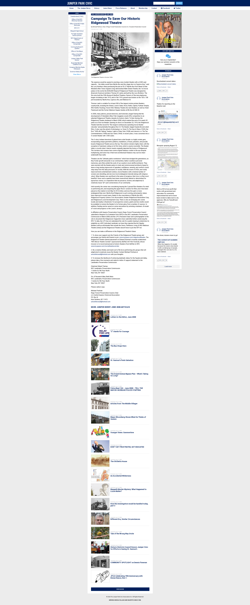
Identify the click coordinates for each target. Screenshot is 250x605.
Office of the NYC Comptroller (77, 54)
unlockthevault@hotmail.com (100, 254)
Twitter (178, 8)
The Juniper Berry (83, 8)
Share (169, 87)
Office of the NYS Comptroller (77, 43)
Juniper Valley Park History (77, 59)
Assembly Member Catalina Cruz (77, 63)
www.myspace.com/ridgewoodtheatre (132, 237)
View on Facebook (161, 87)
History (96, 8)
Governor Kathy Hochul (77, 71)
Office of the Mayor (77, 51)
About (133, 8)
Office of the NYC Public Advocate (77, 24)
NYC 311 (77, 28)
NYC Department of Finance (77, 38)
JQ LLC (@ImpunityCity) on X (168, 122)
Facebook (166, 8)
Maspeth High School (77, 31)
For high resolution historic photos (77, 34)
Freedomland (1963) (77, 16)
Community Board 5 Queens (77, 47)
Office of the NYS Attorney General (77, 20)
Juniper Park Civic (79, 3)
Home (71, 8)
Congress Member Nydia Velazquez (77, 67)
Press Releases (121, 8)
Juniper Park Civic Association (167, 75)
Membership (143, 8)
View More (120, 589)
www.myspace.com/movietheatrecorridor (105, 246)
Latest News (107, 8)
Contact (154, 8)
